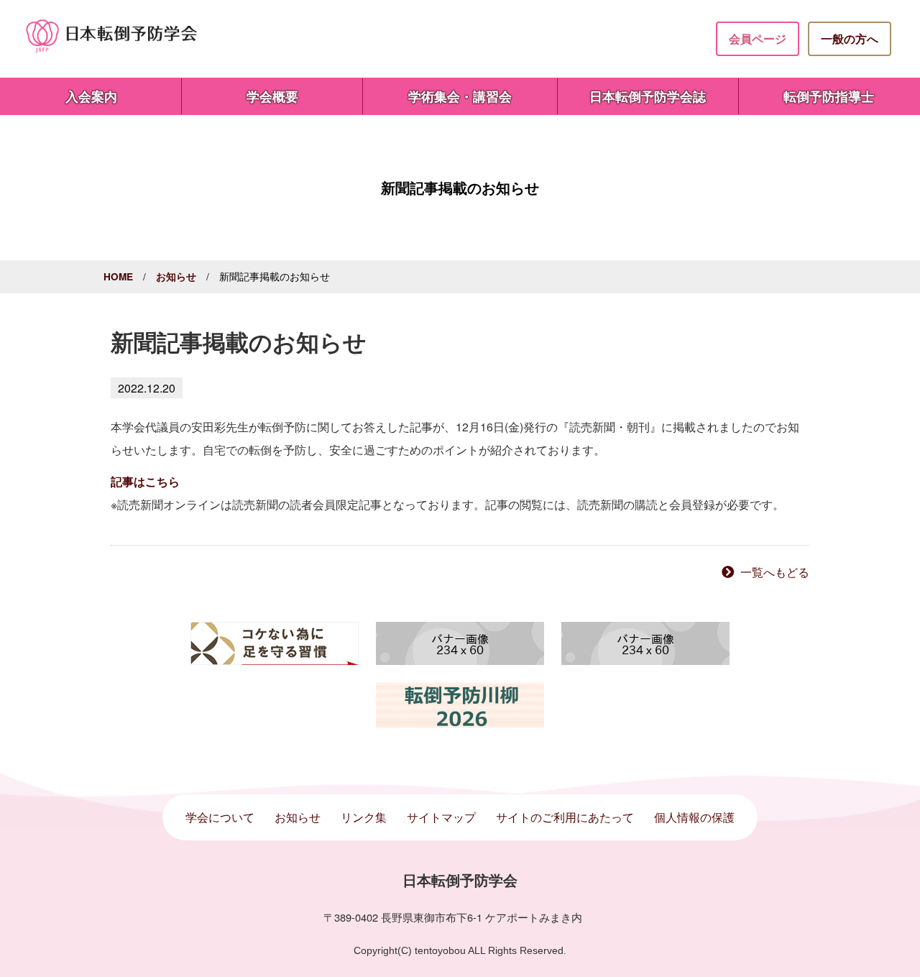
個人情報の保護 (694, 817)
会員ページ (757, 38)
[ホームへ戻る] (112, 35)
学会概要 (272, 96)
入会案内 (91, 96)
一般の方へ (849, 38)
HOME (118, 276)
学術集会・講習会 (460, 96)
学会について (219, 817)
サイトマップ (441, 817)
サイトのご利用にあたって (565, 817)
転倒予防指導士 (828, 96)
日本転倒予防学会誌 (647, 96)
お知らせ (176, 276)
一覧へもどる (774, 572)
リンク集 (364, 817)
